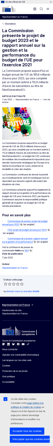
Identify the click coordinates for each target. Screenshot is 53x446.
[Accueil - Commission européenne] (8, 8)
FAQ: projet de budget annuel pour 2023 (27, 229)
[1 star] (6, 284)
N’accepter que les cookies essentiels (31, 439)
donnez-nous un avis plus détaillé (23, 291)
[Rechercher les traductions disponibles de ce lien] (21, 224)
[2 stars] (8, 284)
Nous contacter (10, 349)
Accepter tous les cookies (27, 431)
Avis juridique (8, 376)
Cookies (6, 365)
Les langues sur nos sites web (16, 360)
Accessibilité (8, 382)
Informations (10, 23)
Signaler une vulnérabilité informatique (20, 354)
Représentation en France (15, 267)
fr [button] (35, 9)
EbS (27, 250)
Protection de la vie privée (15, 371)
